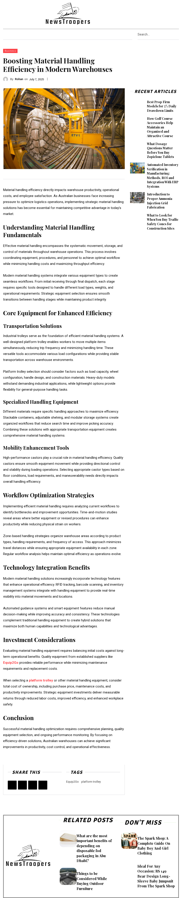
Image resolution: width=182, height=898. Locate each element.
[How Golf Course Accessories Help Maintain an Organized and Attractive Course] (137, 122)
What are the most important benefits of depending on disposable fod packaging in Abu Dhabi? (94, 848)
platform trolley (91, 781)
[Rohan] (6, 79)
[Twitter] (172, 13)
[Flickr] (150, 13)
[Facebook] (144, 13)
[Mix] (42, 785)
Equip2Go (72, 781)
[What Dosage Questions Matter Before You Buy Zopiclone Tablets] (137, 147)
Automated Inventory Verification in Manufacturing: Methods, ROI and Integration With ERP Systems (162, 176)
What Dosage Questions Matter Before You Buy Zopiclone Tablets (160, 150)
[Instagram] (155, 13)
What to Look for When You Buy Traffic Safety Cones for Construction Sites (162, 221)
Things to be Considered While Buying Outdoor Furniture (92, 881)
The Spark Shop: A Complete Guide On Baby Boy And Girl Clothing (153, 845)
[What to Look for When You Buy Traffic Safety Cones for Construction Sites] (137, 218)
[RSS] (167, 13)
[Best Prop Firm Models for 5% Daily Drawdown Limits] (137, 105)
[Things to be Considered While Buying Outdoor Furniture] (68, 876)
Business (10, 50)
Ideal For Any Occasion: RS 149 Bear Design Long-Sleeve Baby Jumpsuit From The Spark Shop (156, 876)
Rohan (19, 79)
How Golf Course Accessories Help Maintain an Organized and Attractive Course (160, 127)
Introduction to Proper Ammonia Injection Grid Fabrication (159, 200)
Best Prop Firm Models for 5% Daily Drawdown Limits (161, 106)
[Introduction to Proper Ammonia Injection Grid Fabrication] (137, 197)
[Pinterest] (161, 13)
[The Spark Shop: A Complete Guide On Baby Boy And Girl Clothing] (129, 841)
